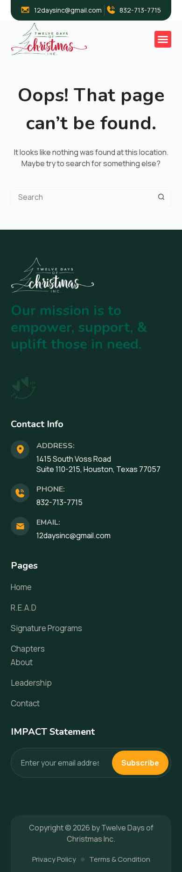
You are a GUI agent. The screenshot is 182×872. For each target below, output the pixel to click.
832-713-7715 (59, 502)
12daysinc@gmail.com (73, 535)
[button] (162, 39)
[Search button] (161, 197)
